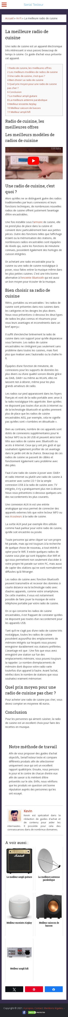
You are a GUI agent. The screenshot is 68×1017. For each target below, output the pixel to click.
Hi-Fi (18, 18)
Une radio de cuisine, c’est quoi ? (26, 76)
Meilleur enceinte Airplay (21, 104)
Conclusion (14, 92)
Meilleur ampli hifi (18, 112)
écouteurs (16, 516)
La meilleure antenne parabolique (27, 100)
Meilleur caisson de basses (24, 108)
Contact (38, 1008)
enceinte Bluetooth (32, 277)
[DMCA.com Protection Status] (37, 1012)
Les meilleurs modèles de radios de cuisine (32, 72)
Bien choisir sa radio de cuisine (25, 80)
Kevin (28, 811)
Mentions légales (53, 1008)
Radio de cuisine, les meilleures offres (29, 68)
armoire (38, 222)
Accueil (9, 18)
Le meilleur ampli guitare (22, 96)
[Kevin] (14, 815)
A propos (28, 1008)
